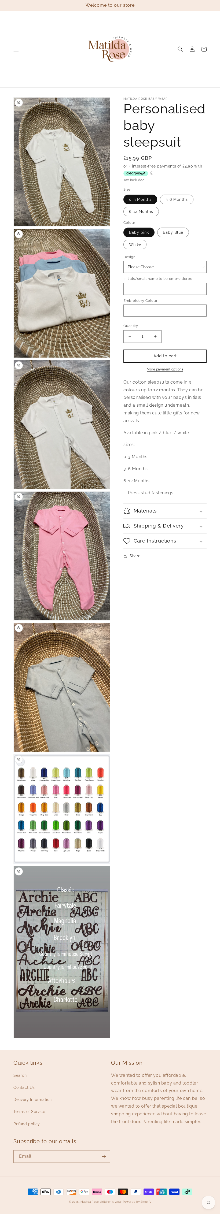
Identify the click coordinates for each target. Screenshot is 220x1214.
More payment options (165, 369)
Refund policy (26, 1124)
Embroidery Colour (140, 301)
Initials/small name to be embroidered (157, 279)
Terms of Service (29, 1111)
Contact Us (24, 1087)
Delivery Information (32, 1099)
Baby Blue (173, 232)
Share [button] (135, 556)
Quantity (130, 326)
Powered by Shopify (137, 1201)
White (135, 244)
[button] (16, 49)
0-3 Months (140, 199)
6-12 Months (141, 211)
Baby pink (139, 232)
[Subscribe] (104, 1156)
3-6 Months (177, 199)
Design (129, 257)
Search (20, 1075)
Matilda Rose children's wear (101, 1201)
